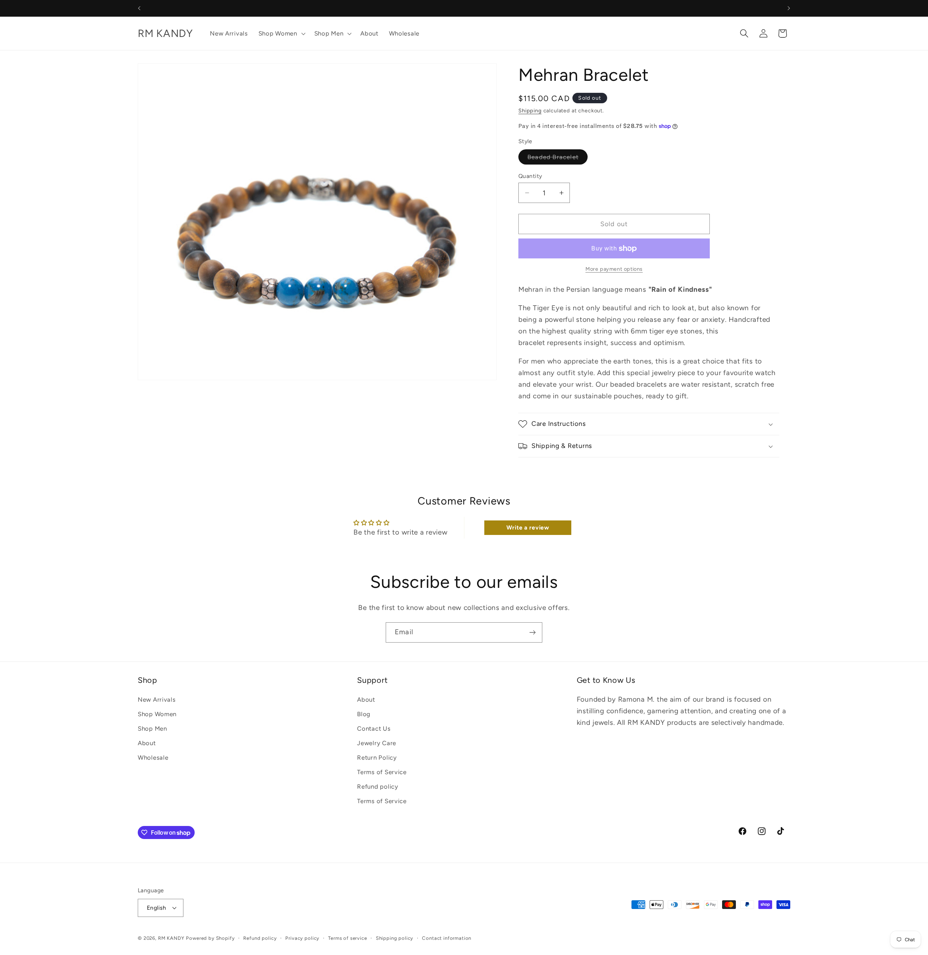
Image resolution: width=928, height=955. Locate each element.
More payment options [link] (614, 269)
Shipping (530, 110)
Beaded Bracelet (557, 159)
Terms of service (347, 938)
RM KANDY (171, 938)
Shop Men (152, 728)
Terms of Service (382, 772)
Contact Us (373, 728)
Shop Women (157, 714)
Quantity (530, 176)
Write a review (527, 527)
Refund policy (377, 786)
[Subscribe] (532, 632)
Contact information (446, 938)
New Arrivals (157, 699)
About (147, 743)
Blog (363, 714)
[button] (281, 33)
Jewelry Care (376, 743)
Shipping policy (395, 938)
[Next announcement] (789, 8)
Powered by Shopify (210, 938)
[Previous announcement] (139, 8)
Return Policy (377, 757)
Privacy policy (302, 938)
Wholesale (153, 757)
